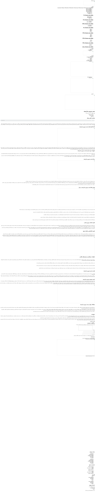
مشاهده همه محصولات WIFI (87, 23)
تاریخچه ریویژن (91, 459)
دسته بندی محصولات (90, 466)
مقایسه (92, 479)
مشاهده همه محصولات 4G (88, 27)
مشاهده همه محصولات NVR (88, 32)
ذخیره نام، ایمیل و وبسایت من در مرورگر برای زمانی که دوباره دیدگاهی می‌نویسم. (84, 335)
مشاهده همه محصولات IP (88, 15)
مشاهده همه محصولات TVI (88, 19)
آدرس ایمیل (93, 488)
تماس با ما (92, 457)
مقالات (92, 476)
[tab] (91, 7)
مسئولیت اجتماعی (91, 460)
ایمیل (94, 332)
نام (94, 331)
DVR (86, 155)
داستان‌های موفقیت (90, 477)
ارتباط (22, 319)
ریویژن (19, 124)
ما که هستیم (91, 453)
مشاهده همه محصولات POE (88, 42)
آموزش (92, 471)
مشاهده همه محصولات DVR (88, 38)
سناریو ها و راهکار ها (90, 469)
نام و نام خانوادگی (92, 486)
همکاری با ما (91, 462)
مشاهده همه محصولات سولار (87, 46)
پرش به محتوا (93, 0)
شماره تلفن (93, 487)
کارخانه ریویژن (91, 456)
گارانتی (92, 468)
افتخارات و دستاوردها (90, 455)
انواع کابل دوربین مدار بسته (73, 182)
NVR (84, 155)
